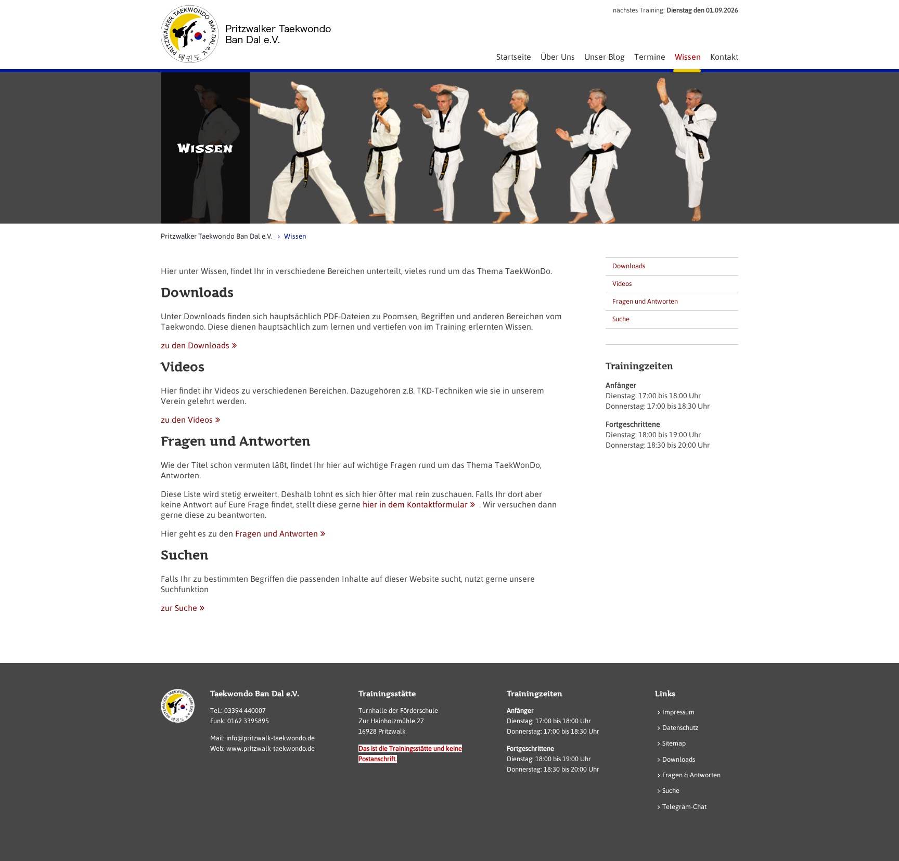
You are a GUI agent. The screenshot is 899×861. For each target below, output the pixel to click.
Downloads (628, 266)
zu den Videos (187, 419)
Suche (621, 319)
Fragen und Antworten (276, 533)
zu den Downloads (195, 345)
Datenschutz (680, 728)
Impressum (678, 712)
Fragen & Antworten (691, 775)
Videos (622, 284)
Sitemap (674, 743)
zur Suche (179, 607)
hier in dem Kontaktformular (415, 504)
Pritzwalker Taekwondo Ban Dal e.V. (217, 236)
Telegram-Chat (684, 807)
